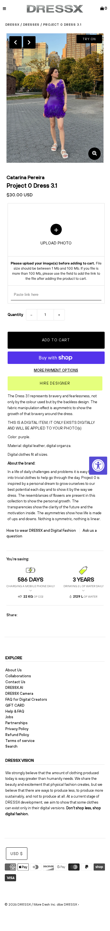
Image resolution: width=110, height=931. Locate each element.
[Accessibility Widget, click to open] (98, 466)
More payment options (56, 370)
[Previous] (15, 42)
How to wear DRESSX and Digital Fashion (41, 530)
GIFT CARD (15, 705)
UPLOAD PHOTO (56, 253)
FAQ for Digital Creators (26, 699)
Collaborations (18, 676)
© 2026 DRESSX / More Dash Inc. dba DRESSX (41, 904)
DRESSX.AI (14, 687)
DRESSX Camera (19, 693)
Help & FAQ (14, 711)
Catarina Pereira (25, 177)
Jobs (9, 717)
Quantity (15, 314)
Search (11, 746)
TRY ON (89, 39)
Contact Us (15, 682)
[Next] (29, 42)
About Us (13, 670)
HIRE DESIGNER (55, 383)
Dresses (31, 24)
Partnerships (16, 723)
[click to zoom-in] (94, 153)
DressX (12, 24)
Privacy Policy (16, 729)
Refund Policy (17, 735)
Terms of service (20, 741)
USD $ (16, 854)
